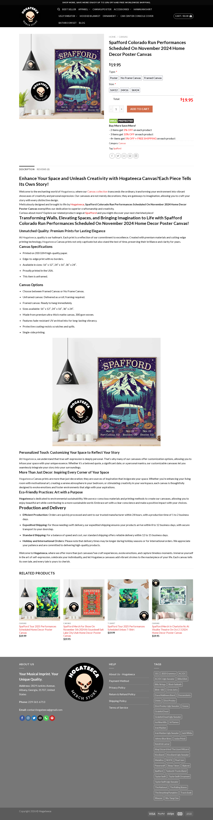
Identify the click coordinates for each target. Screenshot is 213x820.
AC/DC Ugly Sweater (165, 679)
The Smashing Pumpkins (166, 792)
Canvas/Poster (102, 9)
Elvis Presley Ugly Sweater (167, 706)
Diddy (158, 700)
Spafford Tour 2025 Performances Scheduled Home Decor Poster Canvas (37, 629)
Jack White (187, 733)
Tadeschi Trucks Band (176, 771)
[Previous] (19, 614)
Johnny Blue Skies (163, 738)
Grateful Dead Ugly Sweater (168, 717)
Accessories (121, 9)
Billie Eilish (182, 679)
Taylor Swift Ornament (179, 776)
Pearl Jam (179, 760)
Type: (113, 71)
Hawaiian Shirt (143, 9)
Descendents (184, 695)
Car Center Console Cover (136, 16)
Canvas (123, 37)
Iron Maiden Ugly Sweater (167, 733)
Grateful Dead (161, 711)
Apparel (83, 9)
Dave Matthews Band (165, 695)
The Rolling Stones (178, 787)
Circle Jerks (172, 689)
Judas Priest (179, 738)
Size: (112, 84)
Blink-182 (159, 689)
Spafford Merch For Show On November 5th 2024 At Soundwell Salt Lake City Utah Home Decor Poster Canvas (83, 631)
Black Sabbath (175, 684)
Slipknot (186, 765)
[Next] (192, 614)
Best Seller (69, 9)
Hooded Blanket (90, 16)
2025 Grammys (168, 673)
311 (156, 673)
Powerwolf (160, 765)
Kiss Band (159, 754)
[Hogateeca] (35, 16)
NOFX (169, 760)
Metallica (159, 760)
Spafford (117, 148)
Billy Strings (160, 684)
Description (26, 169)
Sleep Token (173, 765)
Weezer (158, 798)
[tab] (26, 169)
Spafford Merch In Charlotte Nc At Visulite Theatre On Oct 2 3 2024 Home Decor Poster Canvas (170, 629)
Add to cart (139, 108)
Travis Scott (186, 792)
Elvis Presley (170, 700)
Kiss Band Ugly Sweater (178, 754)
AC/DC (182, 673)
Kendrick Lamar (162, 744)
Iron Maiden (160, 727)
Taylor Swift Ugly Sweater (166, 781)
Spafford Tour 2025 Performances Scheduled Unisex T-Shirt (126, 628)
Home (112, 37)
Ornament (109, 16)
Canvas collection (97, 191)
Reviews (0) (43, 169)
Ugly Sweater (67, 16)
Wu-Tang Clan (172, 798)
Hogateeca (77, 204)
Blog (82, 23)
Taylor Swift (160, 776)
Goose (185, 706)
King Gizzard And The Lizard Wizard (172, 749)
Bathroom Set (68, 23)
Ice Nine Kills (161, 722)
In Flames (174, 722)
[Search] (58, 9)
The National (161, 787)
